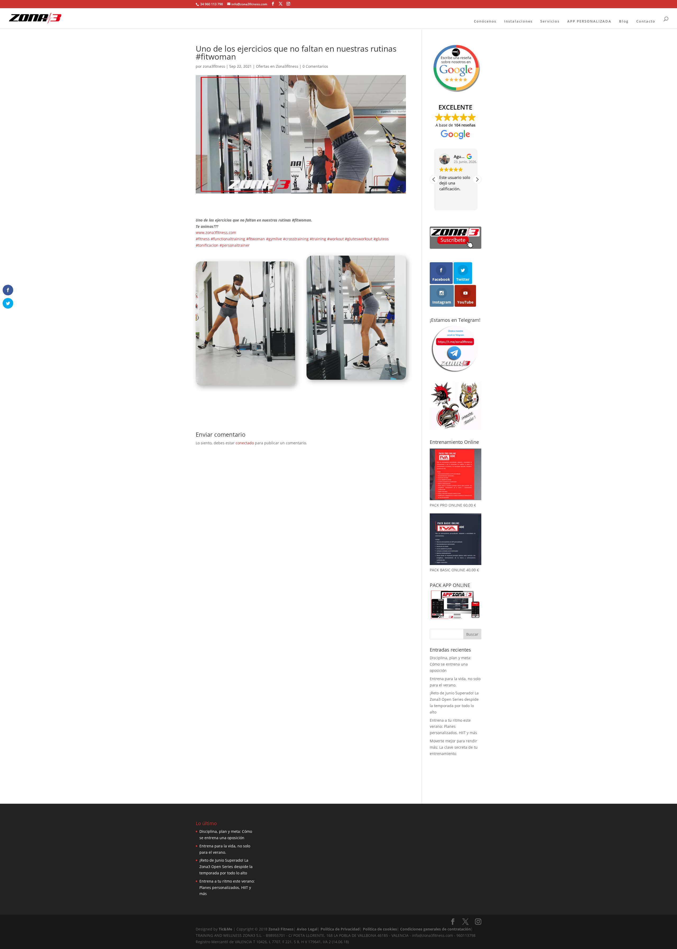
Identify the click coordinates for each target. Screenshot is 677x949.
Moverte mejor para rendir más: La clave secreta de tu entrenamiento (454, 747)
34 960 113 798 (211, 4)
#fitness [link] (203, 238)
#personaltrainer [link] (234, 245)
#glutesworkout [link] (358, 238)
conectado (245, 442)
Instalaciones (518, 21)
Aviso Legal (307, 929)
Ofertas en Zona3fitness (277, 66)
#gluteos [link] (381, 238)
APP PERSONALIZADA (589, 21)
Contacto (645, 21)
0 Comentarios (315, 66)
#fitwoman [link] (255, 238)
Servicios (550, 21)
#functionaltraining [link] (228, 238)
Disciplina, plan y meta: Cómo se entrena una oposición (450, 664)
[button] (477, 179)
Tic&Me (225, 929)
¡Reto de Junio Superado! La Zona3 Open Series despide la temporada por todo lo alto (226, 866)
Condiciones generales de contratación (435, 929)
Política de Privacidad (340, 929)
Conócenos (485, 21)
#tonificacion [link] (207, 245)
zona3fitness (214, 66)
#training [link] (318, 238)
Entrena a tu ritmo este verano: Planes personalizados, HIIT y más (453, 726)
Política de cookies (380, 929)
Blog (624, 21)
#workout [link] (335, 238)
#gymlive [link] (274, 238)
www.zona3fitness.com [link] (216, 232)
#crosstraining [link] (296, 238)
